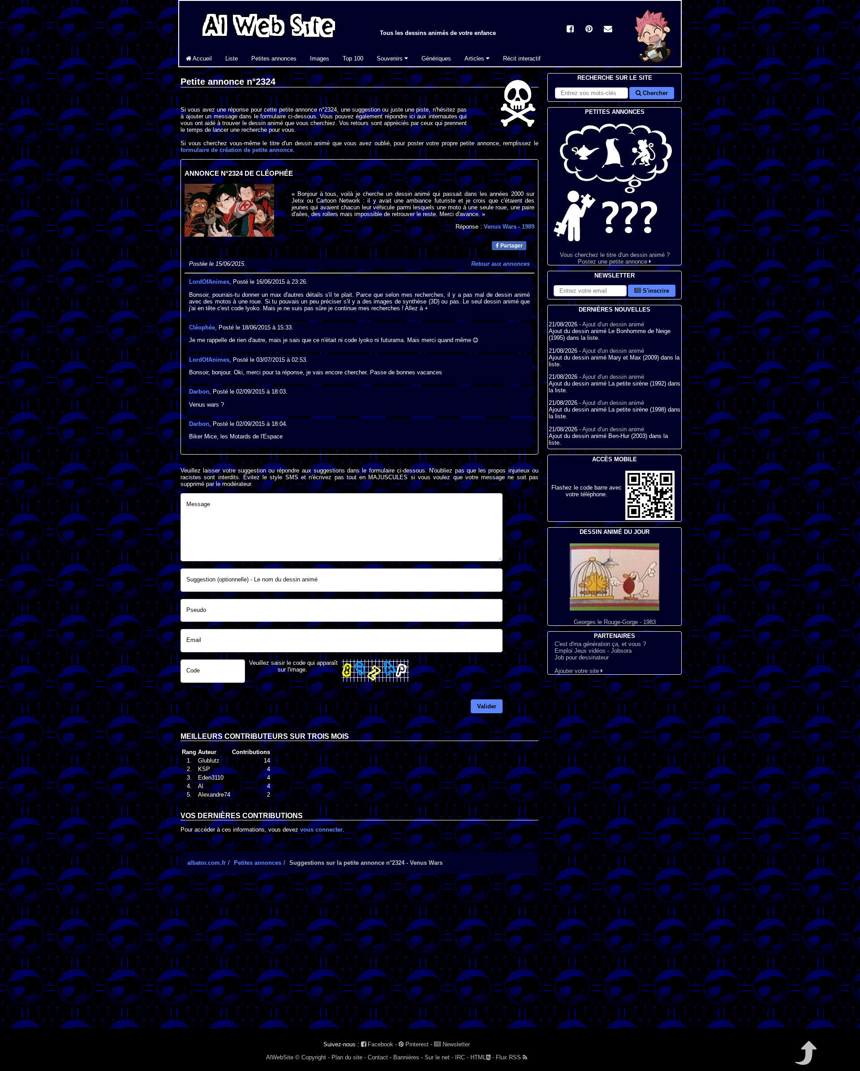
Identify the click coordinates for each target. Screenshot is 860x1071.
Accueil (201, 58)
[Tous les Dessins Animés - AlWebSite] (269, 39)
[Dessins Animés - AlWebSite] (653, 64)
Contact (378, 1057)
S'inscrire (655, 290)
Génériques (436, 58)
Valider (486, 706)
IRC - (462, 1057)
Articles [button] (475, 58)
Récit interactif (522, 58)
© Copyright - (312, 1057)
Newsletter (455, 1044)
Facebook (379, 1044)
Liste (231, 58)
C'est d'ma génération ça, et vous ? (600, 644)
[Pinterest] (589, 29)
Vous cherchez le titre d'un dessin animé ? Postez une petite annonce (615, 258)
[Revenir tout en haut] (805, 1059)
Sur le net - (439, 1057)
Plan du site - (348, 1057)
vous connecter (321, 829)
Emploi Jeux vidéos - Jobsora (593, 650)
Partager (511, 246)
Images (319, 58)
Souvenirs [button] (390, 58)
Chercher (654, 93)
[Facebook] (570, 29)
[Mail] (608, 29)
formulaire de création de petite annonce (237, 150)
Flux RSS (509, 1057)
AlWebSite (279, 1057)
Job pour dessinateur (582, 657)
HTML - (482, 1057)
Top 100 (353, 58)
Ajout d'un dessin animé (613, 324)
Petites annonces (274, 58)
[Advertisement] (359, 959)
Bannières (406, 1057)
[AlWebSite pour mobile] (650, 518)
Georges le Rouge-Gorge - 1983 (615, 622)
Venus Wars (509, 226)
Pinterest (416, 1044)
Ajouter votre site (578, 671)
